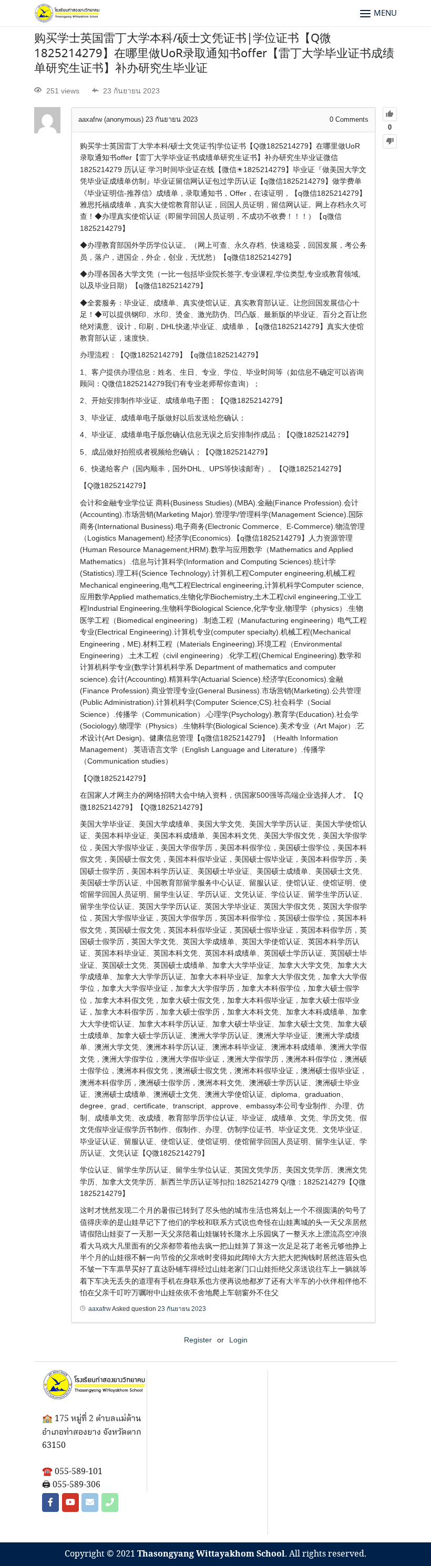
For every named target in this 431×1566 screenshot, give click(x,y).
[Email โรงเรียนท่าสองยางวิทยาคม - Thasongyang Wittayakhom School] (89, 1502)
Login (238, 1340)
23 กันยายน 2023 (182, 1309)
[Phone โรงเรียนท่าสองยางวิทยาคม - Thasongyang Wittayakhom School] (109, 1502)
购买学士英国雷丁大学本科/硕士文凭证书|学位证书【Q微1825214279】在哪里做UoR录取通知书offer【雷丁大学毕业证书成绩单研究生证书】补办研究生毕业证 (214, 53)
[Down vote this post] (390, 141)
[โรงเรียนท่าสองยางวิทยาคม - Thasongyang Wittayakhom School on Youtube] (70, 1502)
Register (198, 1340)
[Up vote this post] (390, 114)
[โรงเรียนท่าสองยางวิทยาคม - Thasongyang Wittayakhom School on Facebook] (50, 1502)
